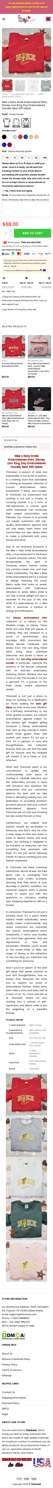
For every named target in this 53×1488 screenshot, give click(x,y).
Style (5, 114)
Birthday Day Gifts (29, 300)
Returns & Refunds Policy (16, 1359)
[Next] (47, 53)
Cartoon (43, 300)
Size (4, 151)
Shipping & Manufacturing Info (20, 447)
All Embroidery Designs (22, 94)
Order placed (8, 287)
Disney (11, 309)
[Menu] (3, 19)
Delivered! (46, 287)
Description (10, 440)
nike (34, 309)
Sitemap (7, 1375)
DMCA (5, 1408)
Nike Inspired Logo (10, 304)
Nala (30, 309)
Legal (5, 1414)
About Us (7, 1353)
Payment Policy (10, 1403)
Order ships (26, 287)
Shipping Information (14, 1397)
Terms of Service (11, 1370)
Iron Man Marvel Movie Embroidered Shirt (12, 364)
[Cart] (48, 19)
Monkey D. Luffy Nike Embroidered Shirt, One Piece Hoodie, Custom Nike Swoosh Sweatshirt (39, 419)
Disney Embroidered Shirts (25, 296)
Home (4, 94)
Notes (5, 195)
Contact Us (8, 1392)
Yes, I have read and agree (18, 190)
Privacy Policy (9, 1364)
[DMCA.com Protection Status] (13, 1334)
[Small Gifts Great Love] (26, 19)
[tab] (26, 440)
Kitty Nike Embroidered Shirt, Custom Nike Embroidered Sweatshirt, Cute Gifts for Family (38, 368)
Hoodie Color (9, 130)
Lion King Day (21, 309)
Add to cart (32, 233)
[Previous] (6, 53)
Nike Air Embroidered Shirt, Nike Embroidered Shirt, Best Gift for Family (13, 419)
